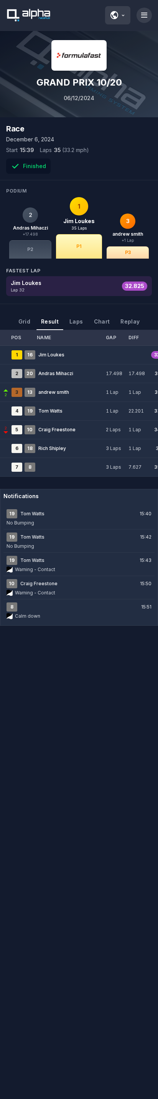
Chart (102, 321)
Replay (130, 321)
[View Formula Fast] (79, 55)
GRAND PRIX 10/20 (79, 82)
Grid (24, 321)
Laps (76, 321)
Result (50, 321)
